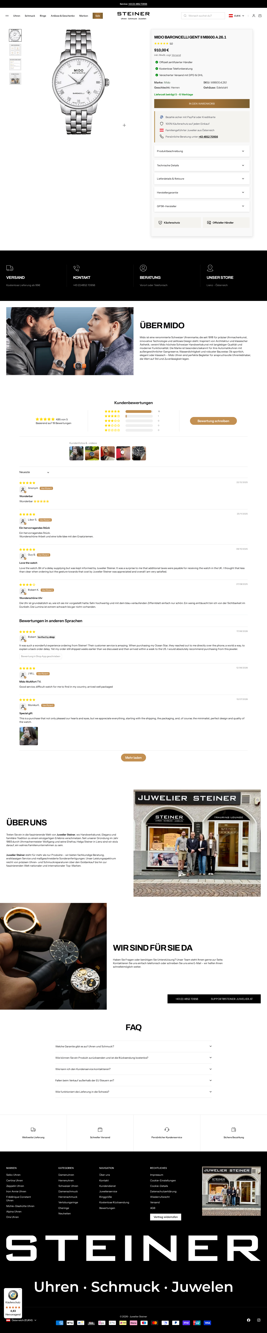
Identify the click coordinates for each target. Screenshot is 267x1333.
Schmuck (30, 15)
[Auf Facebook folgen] (249, 1320)
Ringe (43, 15)
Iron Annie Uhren (16, 1191)
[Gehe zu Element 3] (15, 64)
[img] (27, 482)
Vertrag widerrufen (166, 1217)
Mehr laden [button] (133, 758)
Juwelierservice (108, 1191)
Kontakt (104, 1180)
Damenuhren (66, 1174)
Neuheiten (64, 1213)
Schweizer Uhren (68, 1185)
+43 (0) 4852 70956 (137, 4)
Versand (176, 55)
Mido (167, 82)
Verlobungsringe (68, 1202)
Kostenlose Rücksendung (114, 1202)
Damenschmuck (68, 1191)
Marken (83, 15)
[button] (112, 411)
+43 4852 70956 (208, 136)
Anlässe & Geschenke (63, 15)
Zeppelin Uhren (15, 1185)
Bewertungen (107, 1208)
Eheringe (63, 1208)
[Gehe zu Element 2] (15, 50)
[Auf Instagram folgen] (259, 1320)
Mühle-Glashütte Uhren (20, 1206)
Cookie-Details (159, 1185)
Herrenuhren (66, 1180)
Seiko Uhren (13, 1174)
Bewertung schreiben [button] (213, 421)
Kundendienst (107, 1185)
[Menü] (19, 1290)
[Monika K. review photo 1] (28, 736)
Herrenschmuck (67, 1196)
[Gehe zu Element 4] (15, 78)
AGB (152, 1208)
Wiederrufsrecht (160, 1196)
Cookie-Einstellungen (163, 1180)
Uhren (16, 15)
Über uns (104, 1174)
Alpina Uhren (14, 1211)
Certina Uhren (14, 1180)
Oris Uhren (12, 1216)
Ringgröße (105, 1196)
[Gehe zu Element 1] (15, 35)
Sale (97, 15)
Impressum (156, 1174)
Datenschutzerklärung (163, 1191)
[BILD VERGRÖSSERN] (124, 125)
